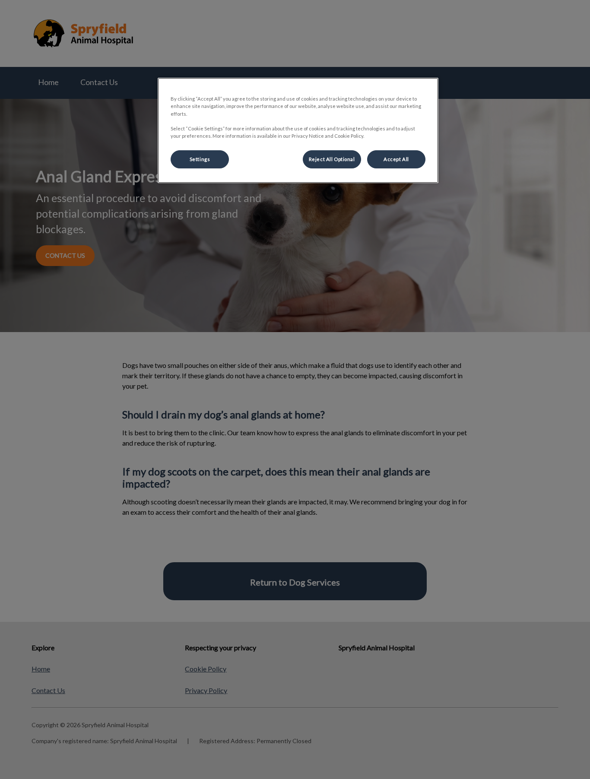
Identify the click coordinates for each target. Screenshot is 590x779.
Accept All (396, 159)
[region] (298, 130)
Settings (200, 159)
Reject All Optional (332, 159)
